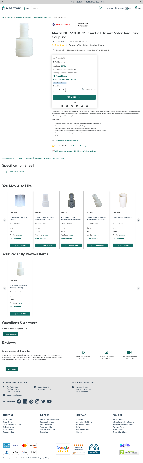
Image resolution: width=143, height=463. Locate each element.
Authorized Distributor (84, 422)
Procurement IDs (46, 427)
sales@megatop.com (14, 395)
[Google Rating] (62, 449)
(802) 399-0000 (13, 391)
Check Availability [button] (60, 83)
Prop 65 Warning (79, 146)
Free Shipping (15, 238)
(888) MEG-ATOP (13, 389)
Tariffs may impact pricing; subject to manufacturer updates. (75, 151)
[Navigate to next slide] (140, 1)
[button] (75, 79)
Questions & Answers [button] (97, 45)
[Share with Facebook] (62, 106)
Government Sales (83, 424)
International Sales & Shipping (123, 422)
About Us (79, 419)
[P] (87, 106)
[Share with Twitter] (67, 106)
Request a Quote (9, 432)
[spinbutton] (59, 90)
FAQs (78, 427)
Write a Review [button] (82, 45)
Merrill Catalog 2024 (16, 172)
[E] (82, 106)
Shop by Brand (8, 429)
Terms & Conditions (120, 432)
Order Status (8, 422)
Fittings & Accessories (23, 17)
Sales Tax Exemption (47, 429)
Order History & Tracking (12, 424)
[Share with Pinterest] (72, 106)
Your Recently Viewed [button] (42, 158)
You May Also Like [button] (26, 158)
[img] (88, 25)
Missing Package (46, 424)
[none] (27, 8)
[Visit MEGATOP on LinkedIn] (25, 401)
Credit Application (82, 429)
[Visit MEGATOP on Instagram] (37, 401)
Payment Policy (118, 427)
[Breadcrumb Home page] (3, 17)
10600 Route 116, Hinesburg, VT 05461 (45, 388)
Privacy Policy (118, 429)
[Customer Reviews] (78, 449)
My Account (7, 419)
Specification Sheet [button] (9, 158)
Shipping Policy (118, 419)
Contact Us (44, 432)
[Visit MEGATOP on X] (43, 401)
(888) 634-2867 (13, 387)
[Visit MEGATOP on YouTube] (49, 401)
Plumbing (10, 17)
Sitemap (79, 432)
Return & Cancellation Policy (123, 424)
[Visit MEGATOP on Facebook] (19, 401)
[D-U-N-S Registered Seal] (94, 449)
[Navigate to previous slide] (2, 1)
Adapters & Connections (42, 17)
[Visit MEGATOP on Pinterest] (31, 401)
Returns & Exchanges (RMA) (50, 419)
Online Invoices (8, 427)
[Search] (101, 8)
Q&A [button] (62, 158)
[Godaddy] (125, 445)
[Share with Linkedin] (77, 106)
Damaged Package (47, 422)
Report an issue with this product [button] (66, 141)
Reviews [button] (72, 45)
